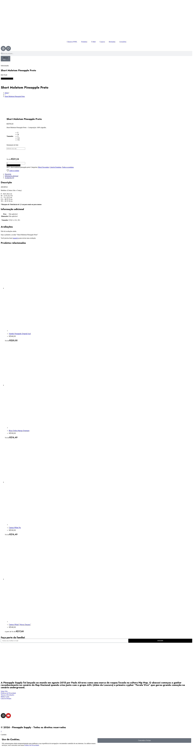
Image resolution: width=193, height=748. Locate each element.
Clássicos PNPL (72, 42)
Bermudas (112, 42)
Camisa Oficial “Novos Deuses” (20, 624)
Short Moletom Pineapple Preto (15, 96)
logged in (16, 238)
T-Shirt (93, 42)
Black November (43, 167)
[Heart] (8, 48)
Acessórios (122, 42)
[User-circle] (3, 48)
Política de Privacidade (31, 745)
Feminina (84, 42)
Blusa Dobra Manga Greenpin (19, 431)
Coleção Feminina (55, 167)
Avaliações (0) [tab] (9, 178)
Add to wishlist (14, 170)
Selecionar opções (7, 78)
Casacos (102, 42)
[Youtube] (8, 715)
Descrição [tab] (8, 174)
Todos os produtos (68, 167)
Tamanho (10, 136)
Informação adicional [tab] (11, 176)
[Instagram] (3, 715)
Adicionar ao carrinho (13, 165)
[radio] (18, 133)
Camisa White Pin (15, 527)
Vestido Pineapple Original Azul (20, 334)
